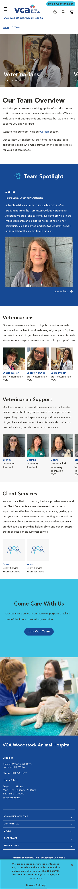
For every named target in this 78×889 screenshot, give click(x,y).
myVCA (7, 831)
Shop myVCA (10, 839)
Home (6, 27)
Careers (44, 132)
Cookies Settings (36, 885)
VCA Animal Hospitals (16, 817)
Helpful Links (11, 846)
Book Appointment (60, 4)
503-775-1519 (19, 773)
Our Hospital (11, 824)
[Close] (72, 865)
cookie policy (50, 871)
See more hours (11, 798)
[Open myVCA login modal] (56, 12)
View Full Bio (61, 291)
